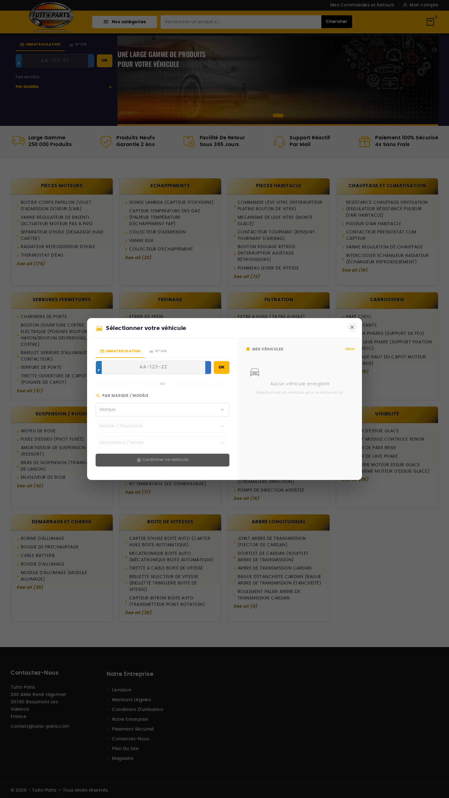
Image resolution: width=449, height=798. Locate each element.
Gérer (350, 349)
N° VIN (158, 351)
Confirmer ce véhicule (162, 460)
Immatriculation (120, 351)
